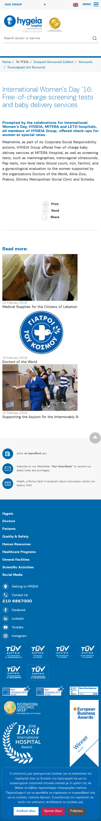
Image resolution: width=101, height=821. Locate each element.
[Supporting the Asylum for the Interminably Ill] (50, 387)
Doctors (8, 521)
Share (54, 217)
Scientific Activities (18, 567)
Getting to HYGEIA (25, 586)
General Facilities (15, 560)
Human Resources (16, 544)
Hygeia (7, 514)
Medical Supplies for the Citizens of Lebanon (39, 307)
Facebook (19, 610)
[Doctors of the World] (50, 332)
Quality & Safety (15, 536)
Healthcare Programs (19, 552)
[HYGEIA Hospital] (22, 23)
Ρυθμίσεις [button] (76, 811)
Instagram (19, 636)
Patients (9, 529)
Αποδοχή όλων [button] (26, 811)
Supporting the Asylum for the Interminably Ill (40, 417)
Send (55, 211)
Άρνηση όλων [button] (53, 811)
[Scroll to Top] (95, 438)
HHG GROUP (13, 4)
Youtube (17, 627)
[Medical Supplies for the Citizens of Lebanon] (50, 277)
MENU (87, 4)
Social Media (12, 575)
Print (55, 204)
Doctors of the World (19, 362)
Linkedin (18, 619)
